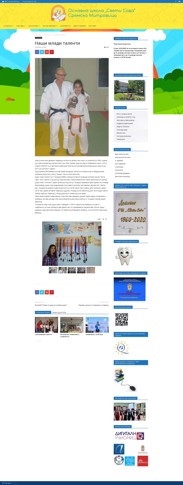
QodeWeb (14, 483)
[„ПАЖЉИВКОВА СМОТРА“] (46, 325)
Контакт (92, 26)
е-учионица (119, 167)
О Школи (8, 26)
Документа (65, 26)
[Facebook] (175, 1)
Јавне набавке (79, 26)
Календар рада (122, 130)
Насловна (38, 35)
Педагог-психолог (123, 127)
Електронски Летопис (123, 157)
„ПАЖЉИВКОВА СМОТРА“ (43, 334)
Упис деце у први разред (125, 120)
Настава (20, 26)
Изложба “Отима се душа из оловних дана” (51, 305)
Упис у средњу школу (124, 114)
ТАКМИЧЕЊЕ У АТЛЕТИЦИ (94, 334)
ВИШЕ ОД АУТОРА (59, 313)
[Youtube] (179, 1)
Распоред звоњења (124, 136)
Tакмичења (121, 139)
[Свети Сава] (91, 13)
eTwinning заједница (122, 173)
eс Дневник (119, 161)
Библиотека (121, 133)
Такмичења (46, 35)
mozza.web (119, 170)
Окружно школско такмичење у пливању (94, 305)
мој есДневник (120, 164)
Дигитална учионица (122, 176)
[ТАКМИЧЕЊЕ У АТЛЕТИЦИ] (97, 325)
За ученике (33, 26)
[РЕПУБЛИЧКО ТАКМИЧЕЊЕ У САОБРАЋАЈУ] (71, 325)
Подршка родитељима (125, 123)
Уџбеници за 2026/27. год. (126, 117)
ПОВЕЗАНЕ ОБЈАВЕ (43, 313)
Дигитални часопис (122, 154)
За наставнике (49, 26)
